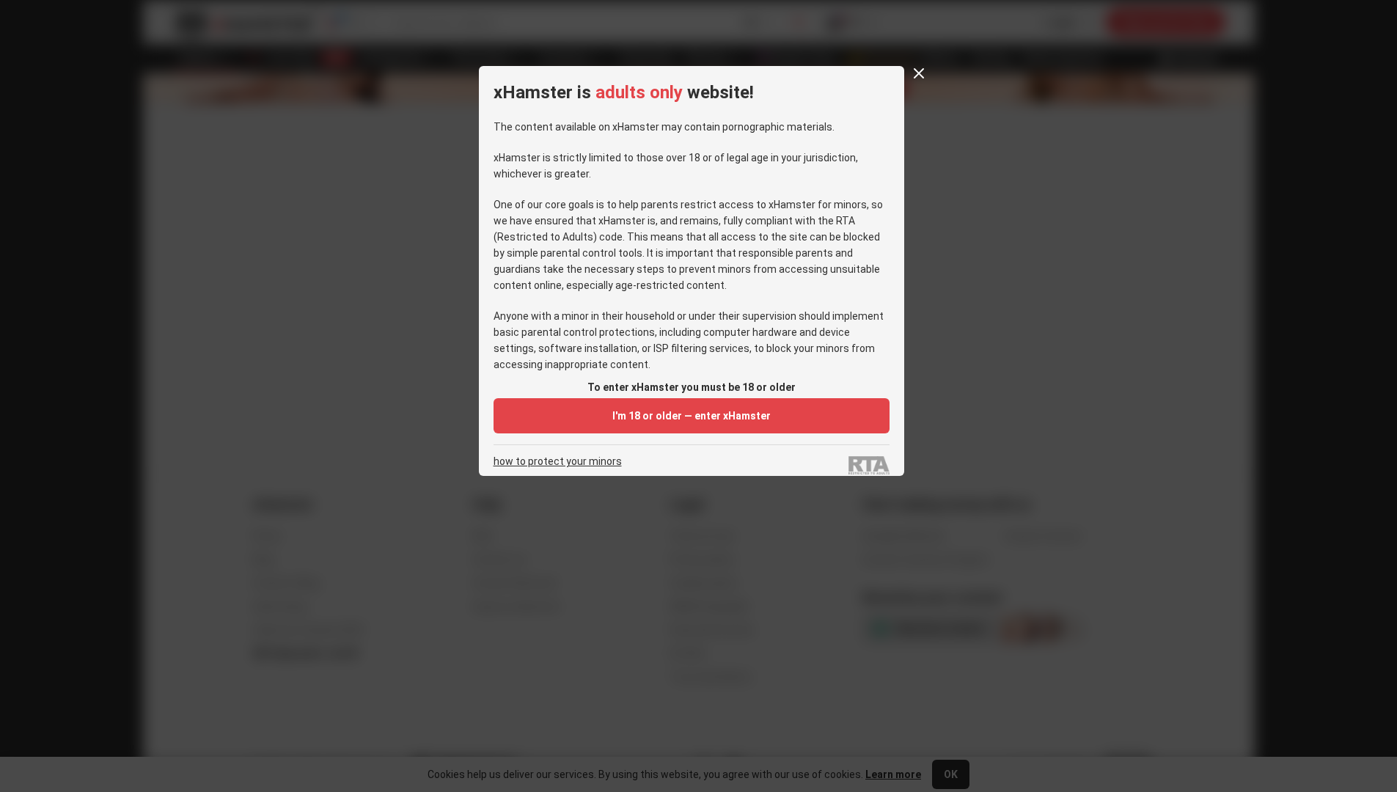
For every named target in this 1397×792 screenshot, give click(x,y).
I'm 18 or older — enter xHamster (691, 416)
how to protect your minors (558, 461)
